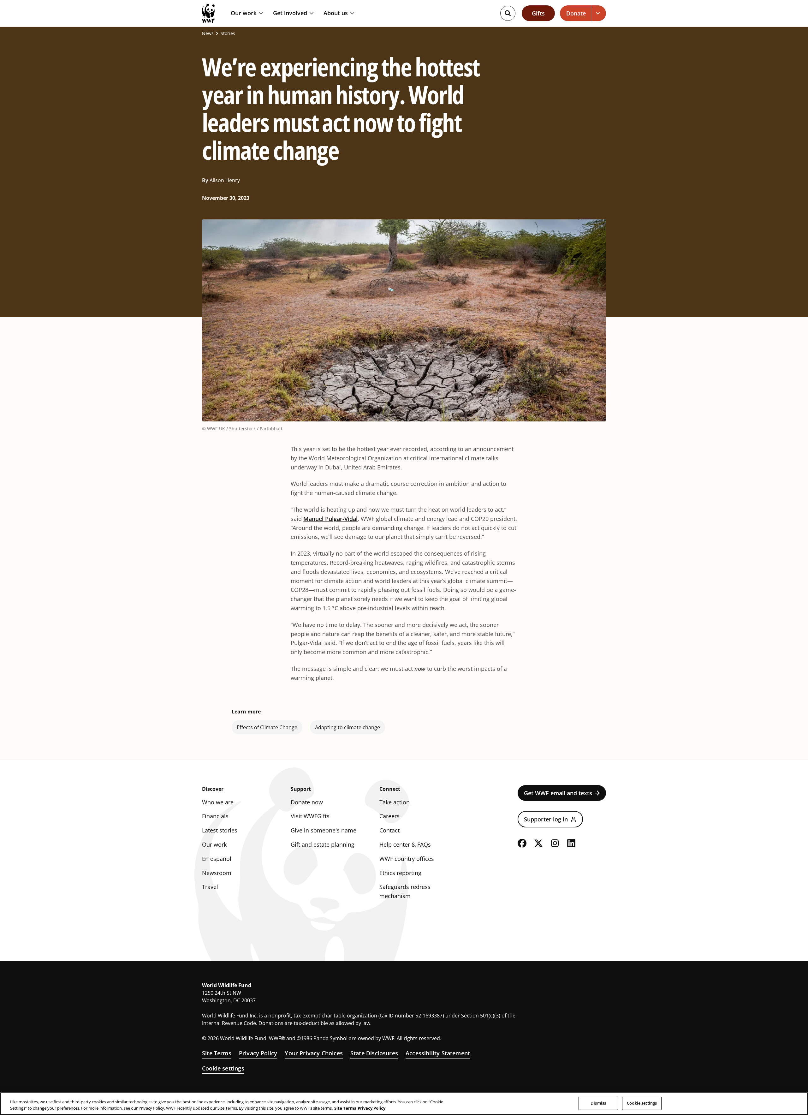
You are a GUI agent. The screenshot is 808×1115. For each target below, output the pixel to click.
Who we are (218, 802)
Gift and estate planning (322, 844)
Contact (389, 830)
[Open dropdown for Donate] (598, 13)
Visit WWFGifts (310, 816)
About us (336, 13)
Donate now (307, 802)
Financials (215, 816)
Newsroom (216, 873)
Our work (244, 13)
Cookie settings (223, 1068)
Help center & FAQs (405, 844)
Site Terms (216, 1053)
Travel (210, 887)
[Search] (507, 13)
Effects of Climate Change (267, 727)
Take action (394, 802)
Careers (389, 816)
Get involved (290, 13)
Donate (576, 13)
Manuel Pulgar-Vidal (330, 518)
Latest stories (219, 830)
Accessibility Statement (438, 1053)
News (208, 33)
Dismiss (598, 1103)
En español (216, 858)
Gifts (538, 13)
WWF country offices (406, 858)
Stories (228, 33)
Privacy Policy (258, 1053)
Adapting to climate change (347, 727)
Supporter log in (546, 819)
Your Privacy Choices (314, 1053)
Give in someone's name (323, 830)
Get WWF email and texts (558, 793)
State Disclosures (374, 1053)
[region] (404, 1104)
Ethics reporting (400, 873)
